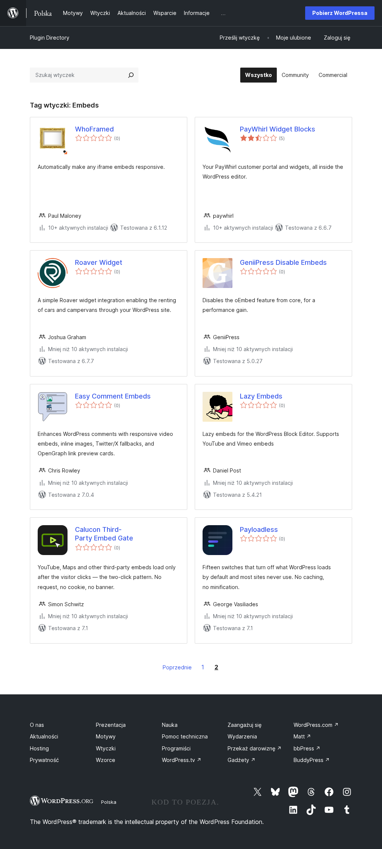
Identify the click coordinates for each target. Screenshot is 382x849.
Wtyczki (106, 748)
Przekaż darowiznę (255, 748)
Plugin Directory (49, 37)
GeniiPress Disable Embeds (283, 262)
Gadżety (242, 760)
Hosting (39, 748)
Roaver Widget (98, 262)
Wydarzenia (242, 736)
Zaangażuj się (245, 725)
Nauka (170, 725)
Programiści (176, 748)
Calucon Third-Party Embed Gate (104, 534)
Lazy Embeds (261, 396)
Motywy (106, 736)
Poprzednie (177, 667)
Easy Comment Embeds (113, 396)
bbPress (307, 748)
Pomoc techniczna (185, 736)
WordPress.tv (181, 760)
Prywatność (44, 760)
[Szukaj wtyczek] (130, 75)
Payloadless (259, 529)
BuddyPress (312, 760)
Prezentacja (111, 725)
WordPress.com (316, 725)
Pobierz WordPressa (339, 13)
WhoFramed (94, 129)
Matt (302, 736)
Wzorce (105, 760)
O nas (37, 725)
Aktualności (44, 736)
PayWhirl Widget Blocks (277, 129)
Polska (108, 802)
